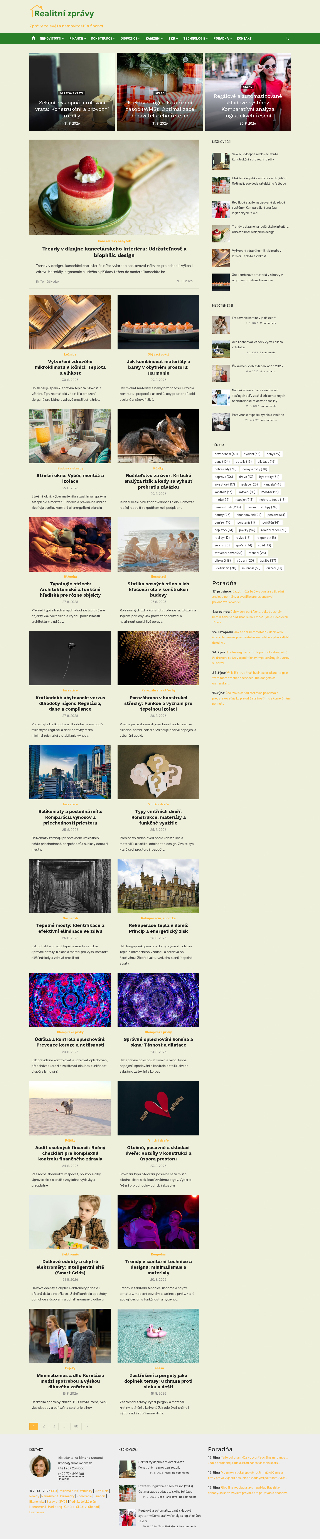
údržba (268, 561)
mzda (222, 500)
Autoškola (101, 1491)
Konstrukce (101, 38)
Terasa (158, 1368)
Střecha (70, 577)
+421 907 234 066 (71, 1468)
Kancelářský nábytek (114, 241)
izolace (249, 484)
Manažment (49, 1496)
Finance (76, 38)
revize (243, 538)
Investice (70, 690)
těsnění (257, 553)
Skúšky (81, 1507)
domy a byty (255, 469)
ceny (273, 454)
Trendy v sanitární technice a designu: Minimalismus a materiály (158, 1267)
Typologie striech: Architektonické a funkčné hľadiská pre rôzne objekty (70, 589)
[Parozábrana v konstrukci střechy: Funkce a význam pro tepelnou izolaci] (158, 658)
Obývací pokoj (158, 354)
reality (222, 538)
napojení (244, 500)
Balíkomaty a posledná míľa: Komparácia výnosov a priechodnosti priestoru (70, 817)
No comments (180, 1472)
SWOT (63, 1502)
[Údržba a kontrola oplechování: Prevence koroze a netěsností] (70, 1000)
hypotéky (269, 477)
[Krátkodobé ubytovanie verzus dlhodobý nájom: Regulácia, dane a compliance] (70, 658)
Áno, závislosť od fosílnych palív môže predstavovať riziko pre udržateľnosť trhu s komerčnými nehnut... (251, 698)
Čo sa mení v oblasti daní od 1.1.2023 (257, 366)
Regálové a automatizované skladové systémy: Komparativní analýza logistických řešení (258, 208)
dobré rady (225, 469)
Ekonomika (37, 1502)
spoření (244, 545)
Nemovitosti (50, 38)
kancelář (273, 484)
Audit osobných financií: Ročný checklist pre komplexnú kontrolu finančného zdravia (70, 1153)
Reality (34, 1496)
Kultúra (69, 1507)
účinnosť (251, 568)
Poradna (221, 38)
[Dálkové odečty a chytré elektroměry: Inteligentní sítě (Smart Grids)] (70, 1222)
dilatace (266, 462)
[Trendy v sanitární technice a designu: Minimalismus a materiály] (158, 1222)
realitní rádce (273, 530)
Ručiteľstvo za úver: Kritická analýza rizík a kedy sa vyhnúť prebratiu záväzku (158, 481)
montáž (270, 492)
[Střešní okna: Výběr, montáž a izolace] (70, 436)
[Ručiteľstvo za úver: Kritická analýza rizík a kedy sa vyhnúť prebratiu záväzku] (158, 436)
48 (76, 1426)
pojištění (271, 522)
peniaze (276, 515)
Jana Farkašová (167, 1496)
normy (223, 515)
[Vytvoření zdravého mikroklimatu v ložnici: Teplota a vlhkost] (70, 322)
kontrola (223, 492)
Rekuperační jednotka (158, 918)
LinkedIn (63, 1479)
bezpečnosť (226, 454)
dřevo (246, 477)
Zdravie (52, 1502)
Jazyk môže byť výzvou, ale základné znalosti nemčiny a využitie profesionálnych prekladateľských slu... (248, 597)
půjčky (247, 530)
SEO (54, 1491)
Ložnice (70, 354)
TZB (171, 38)
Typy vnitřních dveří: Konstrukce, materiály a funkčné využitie (158, 817)
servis (222, 545)
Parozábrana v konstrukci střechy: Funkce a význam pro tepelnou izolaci (158, 703)
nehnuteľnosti (272, 500)
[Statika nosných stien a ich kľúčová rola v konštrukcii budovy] (158, 544)
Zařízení (153, 38)
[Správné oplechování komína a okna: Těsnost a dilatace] (158, 1000)
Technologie (194, 38)
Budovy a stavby (70, 468)
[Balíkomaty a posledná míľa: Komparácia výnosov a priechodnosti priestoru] (70, 772)
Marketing (55, 1507)
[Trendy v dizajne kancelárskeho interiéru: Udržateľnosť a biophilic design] (114, 187)
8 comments (267, 352)
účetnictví (225, 568)
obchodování (249, 515)
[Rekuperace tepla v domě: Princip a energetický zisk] (158, 886)
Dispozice (129, 38)
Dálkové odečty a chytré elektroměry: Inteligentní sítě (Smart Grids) (70, 1267)
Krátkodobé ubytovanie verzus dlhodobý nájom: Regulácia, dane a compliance (70, 703)
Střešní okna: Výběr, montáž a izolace (70, 478)
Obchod (93, 1507)
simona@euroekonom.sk (75, 1463)
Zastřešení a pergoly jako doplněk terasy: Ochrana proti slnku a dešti (158, 1381)
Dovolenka (36, 1512)
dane (222, 462)
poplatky (224, 530)
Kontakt (244, 38)
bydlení (252, 454)
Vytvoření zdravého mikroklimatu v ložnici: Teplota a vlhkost (70, 367)
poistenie (246, 522)
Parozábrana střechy (158, 690)
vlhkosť (223, 561)
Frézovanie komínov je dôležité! (254, 318)
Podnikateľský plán (82, 1502)
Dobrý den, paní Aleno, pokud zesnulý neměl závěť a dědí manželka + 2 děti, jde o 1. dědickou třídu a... (250, 617)
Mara (168, 1472)
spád (264, 545)
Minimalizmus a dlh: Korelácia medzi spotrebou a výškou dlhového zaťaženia (70, 1381)
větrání (245, 561)
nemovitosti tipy (262, 507)
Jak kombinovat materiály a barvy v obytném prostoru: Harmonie (158, 367)
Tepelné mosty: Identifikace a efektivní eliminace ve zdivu (70, 928)
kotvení (247, 492)
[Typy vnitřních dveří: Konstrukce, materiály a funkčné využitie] (158, 772)
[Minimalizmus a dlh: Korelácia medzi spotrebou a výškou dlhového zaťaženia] (70, 1336)
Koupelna (158, 1254)
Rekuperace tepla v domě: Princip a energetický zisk (158, 928)
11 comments (268, 323)
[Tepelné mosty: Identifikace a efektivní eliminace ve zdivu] (70, 886)
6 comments (268, 371)
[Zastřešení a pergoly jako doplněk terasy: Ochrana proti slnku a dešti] (158, 1336)
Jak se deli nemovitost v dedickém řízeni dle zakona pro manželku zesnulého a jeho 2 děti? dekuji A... (251, 637)
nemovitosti (228, 507)
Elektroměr (70, 1254)
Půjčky (158, 468)
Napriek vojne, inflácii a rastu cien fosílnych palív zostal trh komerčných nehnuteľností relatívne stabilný (258, 396)
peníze (223, 522)
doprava (224, 477)
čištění (274, 568)
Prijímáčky (67, 1496)
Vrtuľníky (86, 1491)
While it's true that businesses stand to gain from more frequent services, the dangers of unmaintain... (250, 678)
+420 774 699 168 (71, 1474)
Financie (100, 1496)
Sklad (159, 93)
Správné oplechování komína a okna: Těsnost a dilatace (158, 1042)
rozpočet (266, 538)
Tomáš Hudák (49, 282)
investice (225, 484)
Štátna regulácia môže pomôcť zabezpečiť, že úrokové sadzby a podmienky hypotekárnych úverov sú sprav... (251, 658)
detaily (244, 462)
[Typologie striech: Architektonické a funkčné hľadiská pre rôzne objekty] (70, 544)
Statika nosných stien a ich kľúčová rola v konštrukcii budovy (158, 589)
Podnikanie (84, 1496)
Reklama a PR (68, 1491)
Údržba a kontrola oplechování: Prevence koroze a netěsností (70, 1042)
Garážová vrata (72, 93)
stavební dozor (228, 553)
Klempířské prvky (70, 1032)
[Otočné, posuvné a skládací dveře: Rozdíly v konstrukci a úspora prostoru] (158, 1108)
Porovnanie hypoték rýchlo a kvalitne (258, 415)
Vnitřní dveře (158, 804)
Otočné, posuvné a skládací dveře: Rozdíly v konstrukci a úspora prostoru (158, 1153)
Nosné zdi (158, 577)
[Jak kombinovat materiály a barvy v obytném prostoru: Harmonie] (158, 322)
